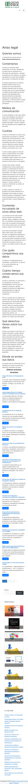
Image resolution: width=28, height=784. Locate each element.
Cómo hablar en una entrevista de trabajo (13, 563)
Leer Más (5, 388)
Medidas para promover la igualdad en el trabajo (13, 530)
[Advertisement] (14, 31)
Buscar (6, 590)
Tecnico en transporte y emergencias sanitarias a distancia (13, 496)
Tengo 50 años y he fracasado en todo (12, 376)
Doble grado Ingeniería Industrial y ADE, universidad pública (13, 546)
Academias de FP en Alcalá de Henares (12, 411)
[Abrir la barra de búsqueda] (20, 10)
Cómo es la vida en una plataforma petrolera (13, 444)
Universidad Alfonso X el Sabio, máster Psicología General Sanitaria (13, 393)
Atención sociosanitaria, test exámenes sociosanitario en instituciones (11, 461)
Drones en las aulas (17, 781)
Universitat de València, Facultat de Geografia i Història (13, 480)
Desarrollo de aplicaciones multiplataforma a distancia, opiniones (11, 513)
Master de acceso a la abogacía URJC (12, 427)
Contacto (16, 783)
